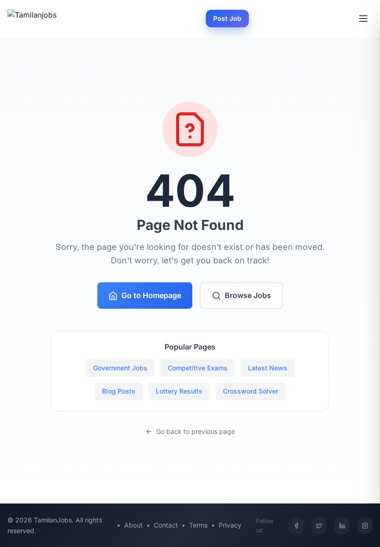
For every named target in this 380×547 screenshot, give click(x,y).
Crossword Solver (250, 391)
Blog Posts (118, 391)
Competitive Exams (198, 368)
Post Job (227, 18)
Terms (198, 525)
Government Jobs (120, 368)
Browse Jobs (248, 295)
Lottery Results (179, 391)
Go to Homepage (151, 295)
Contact (166, 525)
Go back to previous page (195, 431)
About (133, 525)
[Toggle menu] (363, 18)
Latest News (267, 368)
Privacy (230, 525)
